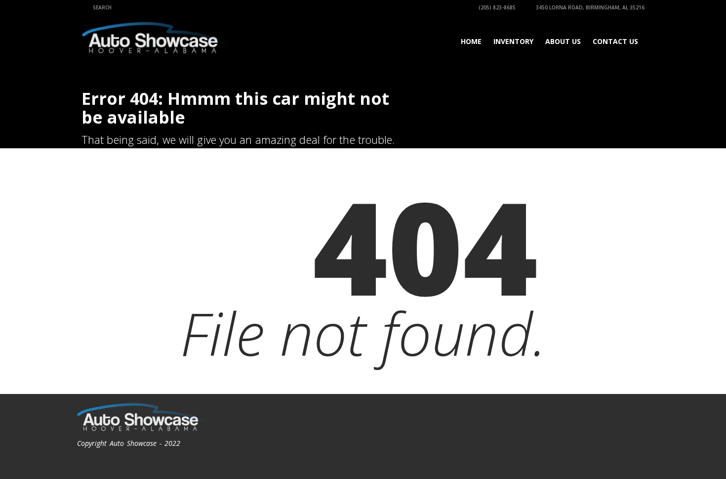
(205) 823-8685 (496, 7)
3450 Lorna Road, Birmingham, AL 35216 (589, 7)
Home (471, 41)
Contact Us (615, 41)
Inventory (513, 41)
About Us (563, 41)
